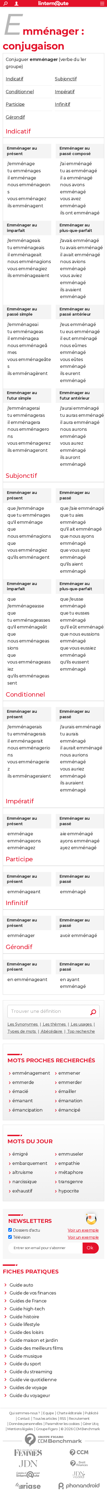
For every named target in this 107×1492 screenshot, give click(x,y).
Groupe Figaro (47, 1429)
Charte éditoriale (69, 1413)
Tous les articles (45, 1419)
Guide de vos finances (33, 1293)
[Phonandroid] (79, 1485)
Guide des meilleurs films (36, 1348)
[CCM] (79, 1452)
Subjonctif (66, 79)
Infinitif (62, 104)
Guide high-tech (27, 1308)
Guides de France (28, 1301)
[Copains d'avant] (28, 1474)
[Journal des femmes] (28, 1452)
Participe (15, 104)
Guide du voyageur (30, 1395)
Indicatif (14, 79)
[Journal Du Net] (28, 1463)
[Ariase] (28, 1486)
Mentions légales (20, 1429)
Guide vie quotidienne (33, 1379)
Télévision (21, 1237)
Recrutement (79, 1419)
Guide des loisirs (27, 1332)
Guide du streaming (31, 1371)
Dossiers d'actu (26, 1230)
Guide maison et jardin (34, 1340)
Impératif (65, 91)
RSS (63, 1419)
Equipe (48, 1413)
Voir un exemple (83, 1230)
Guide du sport (25, 1363)
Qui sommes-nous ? (24, 1413)
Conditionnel (20, 91)
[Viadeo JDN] (79, 1474)
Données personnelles (25, 1424)
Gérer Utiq (90, 1424)
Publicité (91, 1413)
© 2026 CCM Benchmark (80, 1429)
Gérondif (15, 117)
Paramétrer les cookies (62, 1424)
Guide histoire (24, 1316)
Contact (24, 1419)
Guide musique (26, 1356)
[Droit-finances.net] (79, 1463)
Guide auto (21, 1285)
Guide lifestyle (25, 1324)
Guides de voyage (28, 1387)
